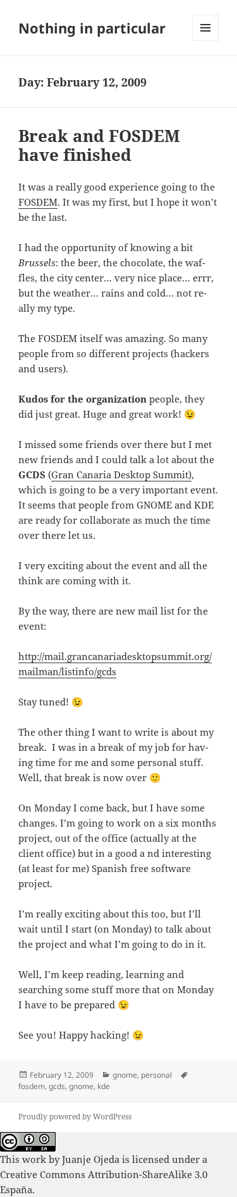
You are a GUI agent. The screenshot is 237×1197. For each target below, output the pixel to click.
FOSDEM (38, 202)
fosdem (31, 1086)
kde (103, 1086)
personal (156, 1075)
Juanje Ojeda (90, 1159)
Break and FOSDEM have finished (99, 145)
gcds (57, 1086)
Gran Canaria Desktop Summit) (121, 474)
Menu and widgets (206, 40)
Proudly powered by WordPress (74, 1116)
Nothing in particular (92, 27)
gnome (124, 1075)
